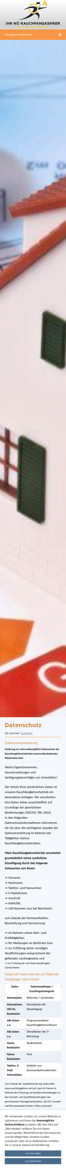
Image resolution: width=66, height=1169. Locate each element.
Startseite (27, 733)
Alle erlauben (33, 1153)
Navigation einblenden (18, 34)
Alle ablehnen (33, 1161)
